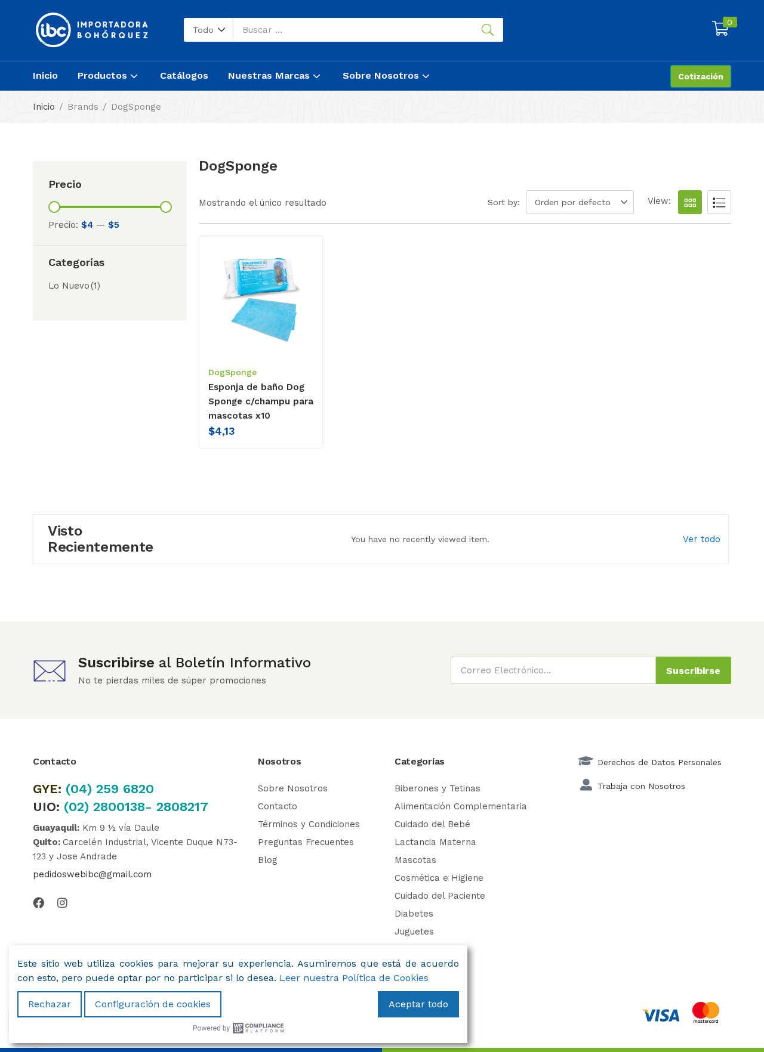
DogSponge (232, 372)
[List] (719, 202)
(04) (81, 788)
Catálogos (184, 75)
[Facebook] (38, 902)
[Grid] (690, 202)
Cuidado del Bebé (432, 824)
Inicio (45, 75)
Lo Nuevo (74, 285)
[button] (208, 30)
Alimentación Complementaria (461, 806)
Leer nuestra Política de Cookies (354, 977)
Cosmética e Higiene (439, 877)
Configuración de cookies (153, 1004)
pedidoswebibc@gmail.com (92, 874)
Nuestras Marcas (270, 75)
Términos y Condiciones (309, 824)
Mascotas (415, 860)
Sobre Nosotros (382, 75)
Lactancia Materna (435, 842)
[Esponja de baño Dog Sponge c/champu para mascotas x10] (260, 299)
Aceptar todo (418, 1004)
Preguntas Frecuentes (306, 842)
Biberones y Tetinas (437, 788)
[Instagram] (62, 902)
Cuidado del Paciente (440, 895)
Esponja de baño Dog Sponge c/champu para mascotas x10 (260, 401)
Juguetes (414, 931)
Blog (268, 860)
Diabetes (414, 913)
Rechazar (49, 1004)
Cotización (700, 76)
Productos (104, 75)
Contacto (277, 806)
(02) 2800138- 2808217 (136, 806)
